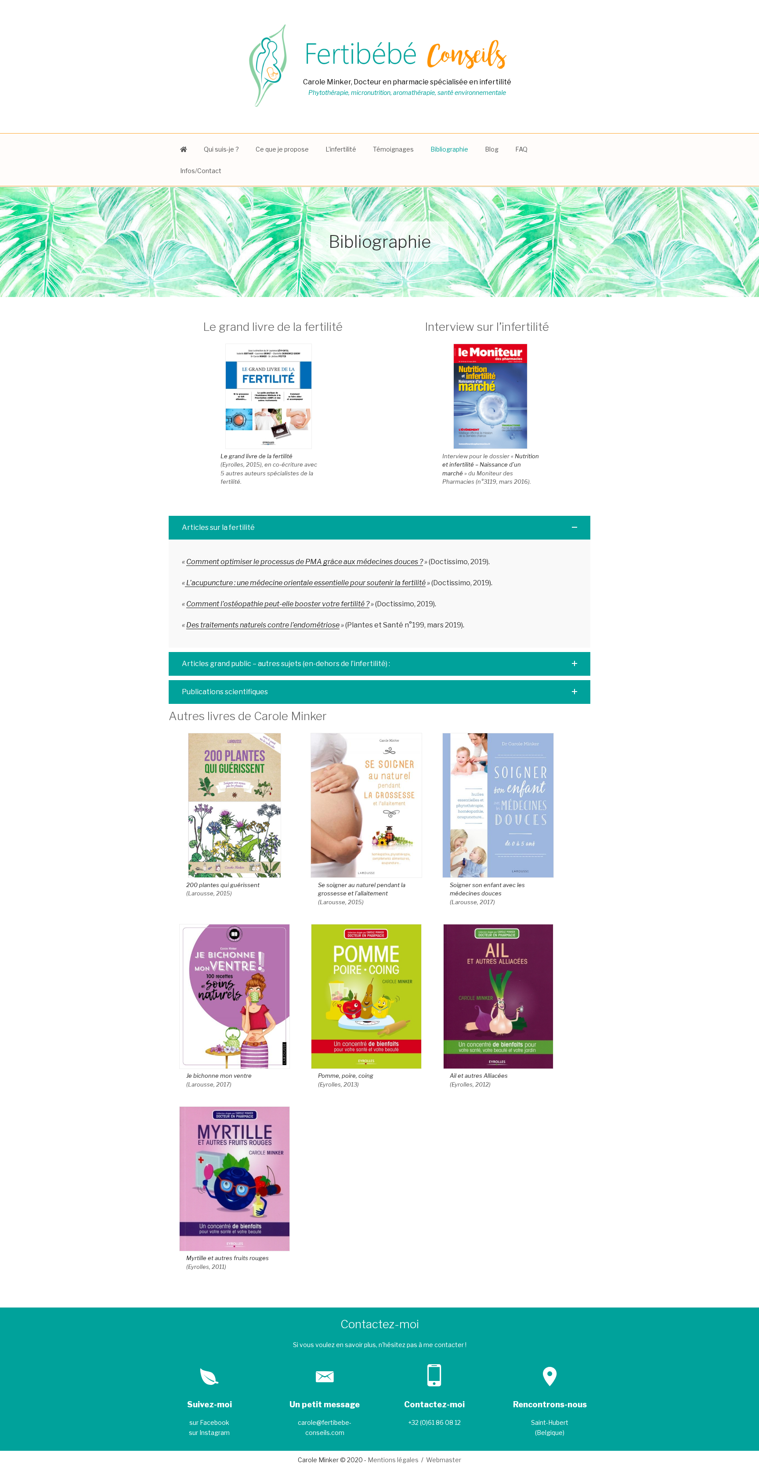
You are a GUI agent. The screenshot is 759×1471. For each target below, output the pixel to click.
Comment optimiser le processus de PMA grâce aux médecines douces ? (304, 562)
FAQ (521, 149)
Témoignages (393, 149)
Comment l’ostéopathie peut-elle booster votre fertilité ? (277, 604)
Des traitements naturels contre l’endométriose (263, 625)
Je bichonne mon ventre (219, 1075)
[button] (379, 528)
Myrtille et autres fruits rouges (227, 1257)
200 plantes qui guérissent (223, 884)
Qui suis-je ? (221, 149)
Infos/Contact (200, 170)
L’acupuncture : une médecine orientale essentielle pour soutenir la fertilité (305, 583)
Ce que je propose (282, 149)
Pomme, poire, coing (345, 1075)
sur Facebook (209, 1422)
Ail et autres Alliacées (479, 1075)
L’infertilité (340, 149)
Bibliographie (449, 149)
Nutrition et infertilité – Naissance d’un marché (490, 465)
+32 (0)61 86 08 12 (434, 1422)
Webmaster (443, 1460)
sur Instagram (209, 1432)
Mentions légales (393, 1460)
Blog (492, 149)
